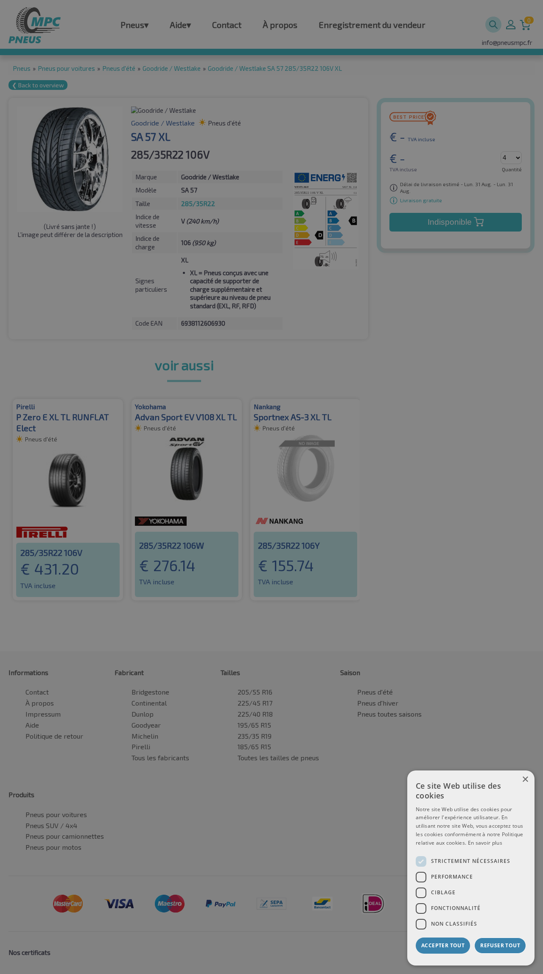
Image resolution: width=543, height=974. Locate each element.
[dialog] (471, 868)
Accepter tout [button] (443, 945)
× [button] (525, 779)
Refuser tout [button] (500, 945)
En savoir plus (485, 842)
